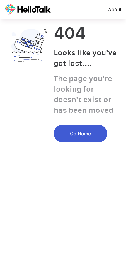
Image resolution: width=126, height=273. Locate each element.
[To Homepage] (27, 9)
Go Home (80, 133)
